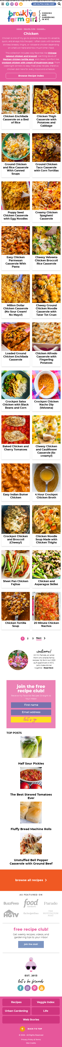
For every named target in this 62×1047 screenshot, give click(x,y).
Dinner (40, 29)
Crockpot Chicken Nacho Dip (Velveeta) (46, 404)
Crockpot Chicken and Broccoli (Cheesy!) (15, 539)
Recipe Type (29, 29)
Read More (48, 668)
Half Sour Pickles (31, 763)
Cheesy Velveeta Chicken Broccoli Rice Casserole (46, 260)
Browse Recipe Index (31, 76)
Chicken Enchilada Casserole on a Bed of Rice (16, 119)
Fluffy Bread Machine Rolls (31, 829)
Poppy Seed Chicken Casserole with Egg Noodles (15, 215)
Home (19, 29)
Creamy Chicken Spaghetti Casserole (46, 215)
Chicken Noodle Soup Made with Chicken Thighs (46, 539)
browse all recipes (29, 880)
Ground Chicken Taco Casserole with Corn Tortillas (46, 167)
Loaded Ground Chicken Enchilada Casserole (15, 356)
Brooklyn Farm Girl (22, 16)
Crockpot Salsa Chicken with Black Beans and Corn (16, 404)
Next (39, 638)
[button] (3, 4)
